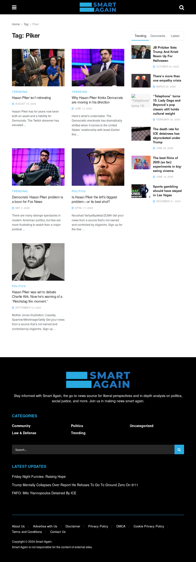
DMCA (120, 526)
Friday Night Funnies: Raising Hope (39, 476)
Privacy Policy (98, 526)
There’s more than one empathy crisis (167, 78)
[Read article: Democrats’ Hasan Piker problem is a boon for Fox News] (38, 167)
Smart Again (44, 541)
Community (21, 425)
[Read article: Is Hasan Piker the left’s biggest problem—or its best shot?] (98, 167)
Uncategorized (141, 425)
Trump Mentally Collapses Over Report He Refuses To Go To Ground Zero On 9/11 (75, 484)
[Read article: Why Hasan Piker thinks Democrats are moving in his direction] (98, 67)
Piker (35, 24)
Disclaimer (72, 526)
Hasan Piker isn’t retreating (31, 97)
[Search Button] (181, 7)
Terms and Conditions (27, 531)
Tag (26, 24)
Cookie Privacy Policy (149, 526)
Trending (20, 91)
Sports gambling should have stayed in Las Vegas (167, 190)
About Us (18, 526)
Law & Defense (24, 432)
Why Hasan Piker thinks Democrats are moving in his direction (97, 100)
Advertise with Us (45, 526)
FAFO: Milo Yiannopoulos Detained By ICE (44, 492)
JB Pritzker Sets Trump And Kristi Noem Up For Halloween (165, 54)
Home (16, 24)
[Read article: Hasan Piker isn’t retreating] (38, 67)
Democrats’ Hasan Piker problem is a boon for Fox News (37, 199)
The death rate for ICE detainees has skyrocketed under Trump (166, 135)
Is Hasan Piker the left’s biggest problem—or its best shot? (94, 199)
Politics (79, 191)
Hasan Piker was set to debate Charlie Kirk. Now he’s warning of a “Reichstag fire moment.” (37, 296)
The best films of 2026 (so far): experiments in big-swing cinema (167, 164)
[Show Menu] (14, 7)
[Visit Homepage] (98, 7)
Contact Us (58, 531)
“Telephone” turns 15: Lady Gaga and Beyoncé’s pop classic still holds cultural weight (166, 105)
